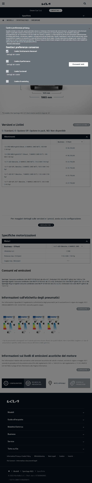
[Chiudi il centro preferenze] (89, 28)
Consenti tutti (78, 64)
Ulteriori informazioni (13, 43)
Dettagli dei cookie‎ (13, 54)
